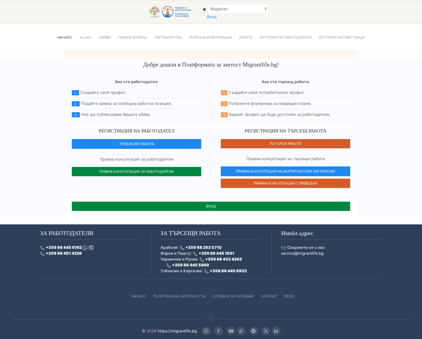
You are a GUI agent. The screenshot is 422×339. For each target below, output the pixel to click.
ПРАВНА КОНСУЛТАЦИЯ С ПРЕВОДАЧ (285, 183)
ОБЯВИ (105, 37)
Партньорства (168, 37)
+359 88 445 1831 (216, 253)
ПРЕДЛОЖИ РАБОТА (136, 144)
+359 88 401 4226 (63, 253)
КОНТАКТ (269, 296)
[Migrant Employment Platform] (175, 11)
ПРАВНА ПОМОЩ (132, 37)
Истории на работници (342, 37)
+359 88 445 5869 (190, 264)
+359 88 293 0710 (203, 247)
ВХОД (211, 206)
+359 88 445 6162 (64, 247)
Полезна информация (210, 37)
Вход (212, 16)
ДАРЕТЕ (245, 37)
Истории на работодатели (286, 37)
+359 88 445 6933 (228, 270)
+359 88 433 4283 (223, 259)
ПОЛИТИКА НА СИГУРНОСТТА (179, 296)
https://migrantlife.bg (177, 330)
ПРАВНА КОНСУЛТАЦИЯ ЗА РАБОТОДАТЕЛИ (136, 171)
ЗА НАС (85, 37)
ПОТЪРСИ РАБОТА (285, 144)
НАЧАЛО (64, 37)
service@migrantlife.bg (302, 253)
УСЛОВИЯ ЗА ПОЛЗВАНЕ (233, 296)
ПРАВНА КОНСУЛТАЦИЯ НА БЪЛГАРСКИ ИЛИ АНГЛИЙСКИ (285, 171)
